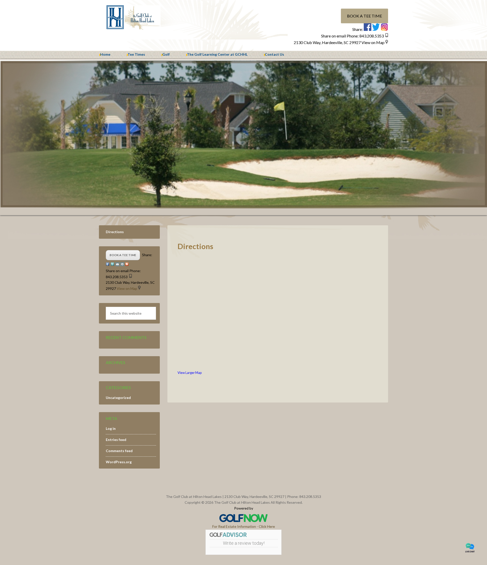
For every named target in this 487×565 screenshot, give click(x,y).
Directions (115, 232)
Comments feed (119, 451)
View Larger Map (190, 373)
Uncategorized (118, 397)
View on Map (373, 42)
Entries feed (116, 439)
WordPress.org (119, 462)
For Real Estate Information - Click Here (243, 526)
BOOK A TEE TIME (364, 15)
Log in (111, 428)
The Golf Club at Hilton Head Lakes (142, 17)
